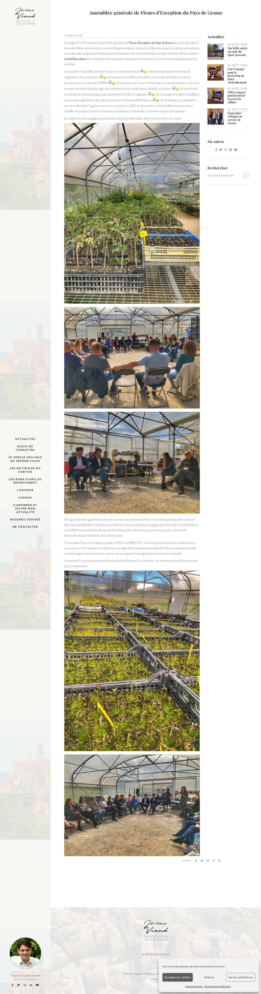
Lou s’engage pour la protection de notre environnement (237, 75)
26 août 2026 (238, 44)
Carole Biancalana (75, 59)
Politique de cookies (194, 986)
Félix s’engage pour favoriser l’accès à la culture (237, 97)
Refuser (209, 977)
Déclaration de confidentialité (217, 986)
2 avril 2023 (73, 35)
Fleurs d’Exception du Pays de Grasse (151, 43)
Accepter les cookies (178, 977)
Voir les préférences (240, 977)
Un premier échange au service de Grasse (235, 118)
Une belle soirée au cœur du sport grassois (238, 52)
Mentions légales (133, 974)
